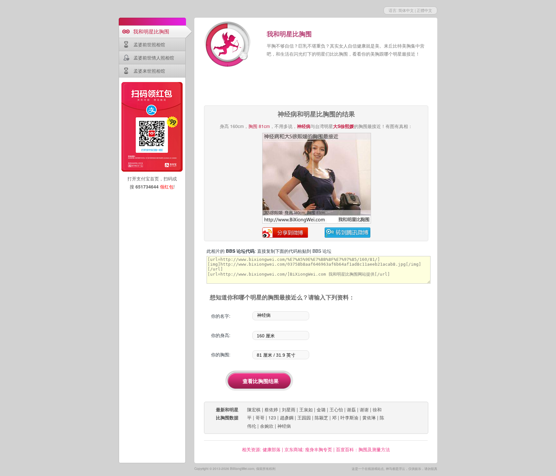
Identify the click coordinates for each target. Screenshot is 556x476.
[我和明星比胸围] (228, 45)
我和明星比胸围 (151, 31)
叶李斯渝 (349, 417)
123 (272, 417)
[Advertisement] (316, 86)
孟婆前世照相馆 (149, 44)
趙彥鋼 (286, 417)
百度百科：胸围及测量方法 (363, 449)
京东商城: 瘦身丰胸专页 (308, 449)
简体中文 (406, 10)
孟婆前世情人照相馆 (154, 57)
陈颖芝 (321, 417)
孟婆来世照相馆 (149, 71)
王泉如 (306, 409)
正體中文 (424, 10)
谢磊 (351, 409)
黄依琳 (369, 417)
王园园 (304, 417)
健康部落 (272, 449)
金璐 (321, 409)
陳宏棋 (254, 409)
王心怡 (336, 409)
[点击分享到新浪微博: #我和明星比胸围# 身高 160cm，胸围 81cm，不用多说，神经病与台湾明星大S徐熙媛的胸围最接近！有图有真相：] (316, 222)
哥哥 (259, 417)
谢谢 (364, 409)
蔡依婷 (271, 409)
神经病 (284, 426)
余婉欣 (266, 426)
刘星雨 (288, 409)
